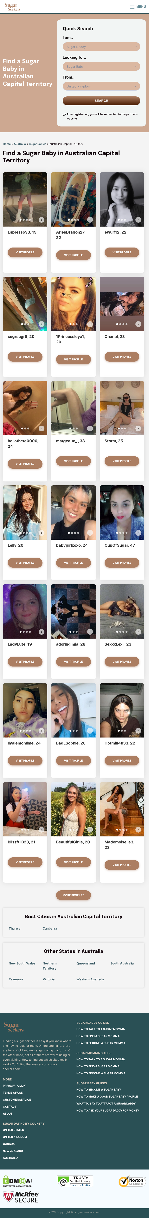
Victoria (49, 979)
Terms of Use (13, 1092)
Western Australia (90, 979)
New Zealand (13, 1150)
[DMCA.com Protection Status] (17, 1181)
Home (7, 143)
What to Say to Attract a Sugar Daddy (106, 1103)
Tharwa (14, 928)
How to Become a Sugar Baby (98, 1089)
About (7, 1113)
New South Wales (22, 963)
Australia (20, 143)
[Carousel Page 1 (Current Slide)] (21, 220)
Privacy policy (14, 1085)
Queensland (85, 963)
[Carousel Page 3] (27, 220)
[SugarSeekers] (12, 7)
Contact (9, 1106)
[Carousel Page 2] (24, 220)
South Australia (122, 963)
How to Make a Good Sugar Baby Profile (107, 1096)
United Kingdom (15, 1136)
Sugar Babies (37, 143)
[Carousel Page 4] (30, 220)
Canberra (50, 928)
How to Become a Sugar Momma (100, 1043)
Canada (9, 1143)
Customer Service (17, 1099)
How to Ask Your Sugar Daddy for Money (107, 1110)
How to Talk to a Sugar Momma (100, 1029)
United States (13, 1129)
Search (101, 100)
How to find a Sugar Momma (98, 1036)
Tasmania (16, 979)
